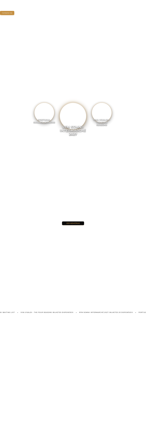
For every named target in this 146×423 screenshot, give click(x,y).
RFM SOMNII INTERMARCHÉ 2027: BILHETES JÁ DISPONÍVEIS (95, 312)
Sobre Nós (16, 7)
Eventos (5, 7)
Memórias (28, 7)
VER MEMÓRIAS (73, 223)
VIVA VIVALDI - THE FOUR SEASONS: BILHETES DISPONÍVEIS (36, 312)
